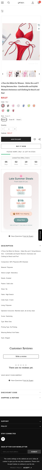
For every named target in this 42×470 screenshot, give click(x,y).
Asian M (11, 119)
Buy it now (21, 146)
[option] (21, 41)
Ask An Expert (28, 236)
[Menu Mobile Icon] (2, 2)
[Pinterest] (3, 439)
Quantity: (4, 125)
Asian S (4, 119)
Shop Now (21, 220)
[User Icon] (33, 3)
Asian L (19, 119)
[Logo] (21, 2)
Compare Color (33, 63)
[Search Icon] (9, 3)
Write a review (21, 356)
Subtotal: (4, 133)
